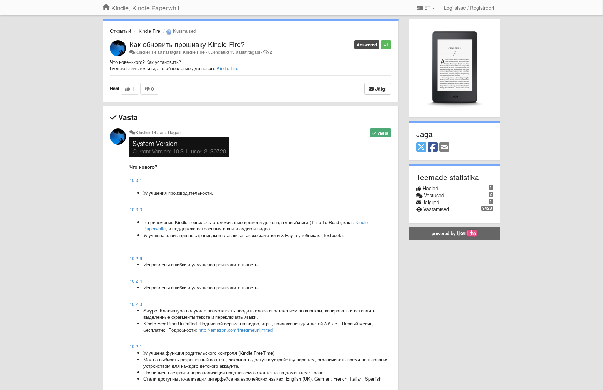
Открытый (120, 31)
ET (427, 7)
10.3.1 (135, 180)
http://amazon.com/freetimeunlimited (236, 329)
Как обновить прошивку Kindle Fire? (187, 44)
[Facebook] (433, 147)
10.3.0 (135, 209)
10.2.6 (135, 258)
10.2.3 (135, 304)
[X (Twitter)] (421, 147)
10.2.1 (135, 346)
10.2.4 (135, 281)
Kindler (142, 52)
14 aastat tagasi (166, 132)
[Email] (444, 147)
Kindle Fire (149, 31)
